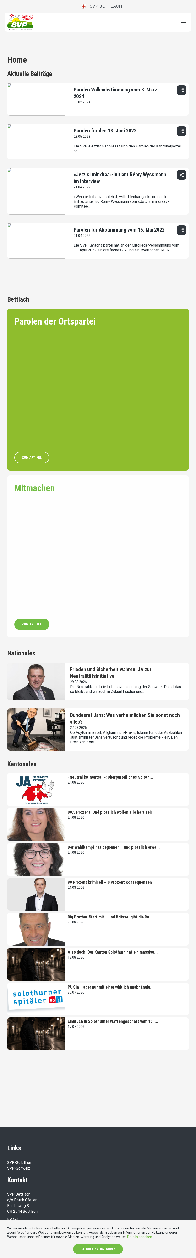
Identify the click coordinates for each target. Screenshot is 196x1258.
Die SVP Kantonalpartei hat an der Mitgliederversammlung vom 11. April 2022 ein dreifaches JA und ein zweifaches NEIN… (126, 247)
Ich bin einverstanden (98, 1249)
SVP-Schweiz (18, 1168)
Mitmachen (34, 488)
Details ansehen (139, 1237)
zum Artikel (32, 457)
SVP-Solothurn (19, 1162)
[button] (181, 90)
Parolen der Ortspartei (55, 321)
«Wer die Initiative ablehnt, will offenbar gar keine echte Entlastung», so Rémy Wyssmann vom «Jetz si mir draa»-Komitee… (121, 201)
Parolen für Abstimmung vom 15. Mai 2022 (119, 230)
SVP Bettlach (104, 6)
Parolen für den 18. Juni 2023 (105, 131)
